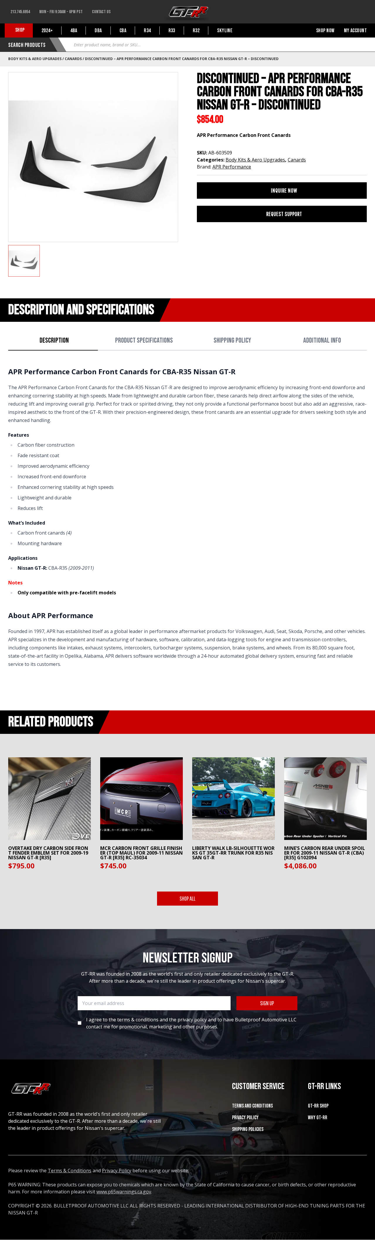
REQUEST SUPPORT (284, 213)
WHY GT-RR (317, 1118)
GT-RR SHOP (318, 1106)
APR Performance (231, 167)
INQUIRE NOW (284, 190)
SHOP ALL (187, 898)
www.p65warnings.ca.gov (123, 1191)
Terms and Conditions (252, 1106)
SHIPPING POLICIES (247, 1129)
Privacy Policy (245, 1118)
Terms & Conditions (69, 1170)
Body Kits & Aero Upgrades (35, 58)
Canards (73, 58)
